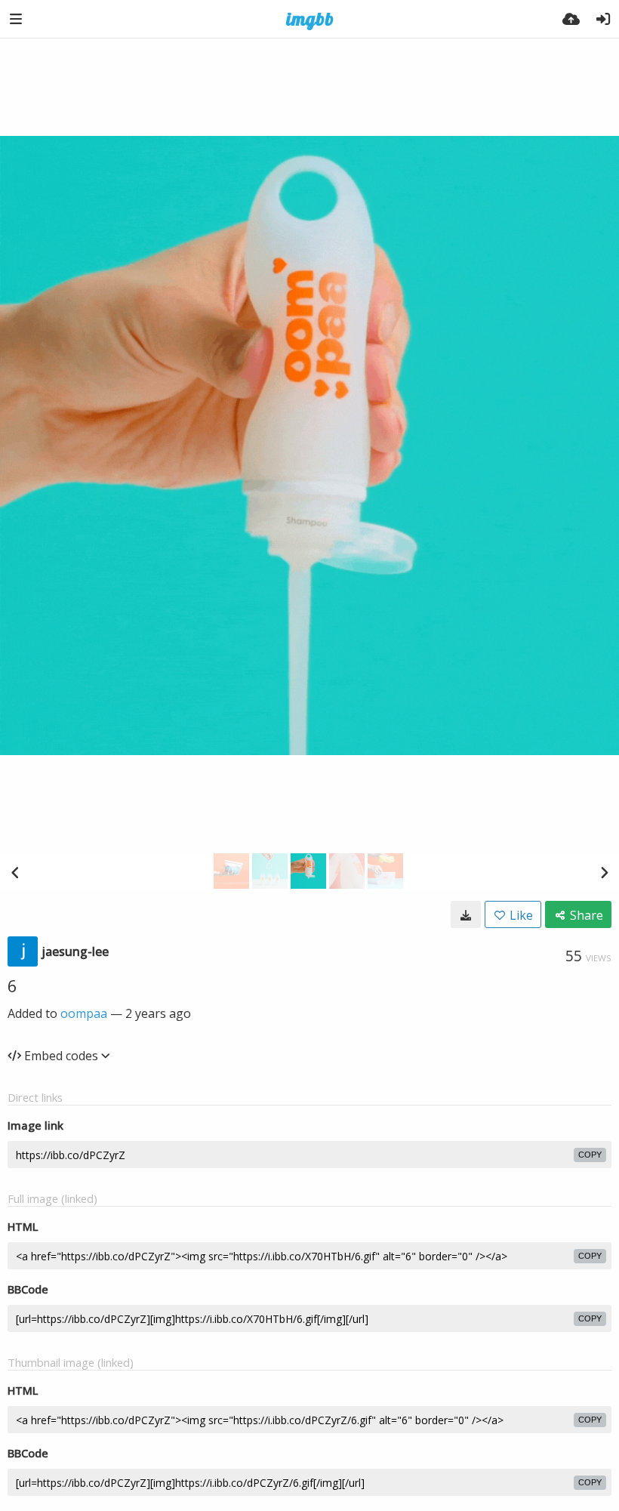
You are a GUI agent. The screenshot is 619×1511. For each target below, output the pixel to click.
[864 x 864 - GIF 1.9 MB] (466, 914)
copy (590, 1154)
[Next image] (604, 872)
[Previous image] (15, 872)
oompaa (83, 1013)
